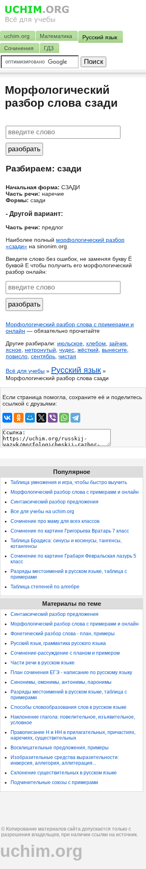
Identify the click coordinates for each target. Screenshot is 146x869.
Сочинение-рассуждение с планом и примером (65, 653)
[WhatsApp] (64, 418)
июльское (70, 343)
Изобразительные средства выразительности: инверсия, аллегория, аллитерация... (65, 760)
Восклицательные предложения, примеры (60, 748)
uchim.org (41, 851)
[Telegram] (75, 418)
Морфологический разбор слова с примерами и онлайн (75, 492)
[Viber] (53, 418)
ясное (13, 350)
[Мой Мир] (30, 418)
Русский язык (76, 370)
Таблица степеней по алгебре (45, 587)
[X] (41, 418)
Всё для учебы (25, 371)
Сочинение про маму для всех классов (55, 521)
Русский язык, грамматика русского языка (58, 643)
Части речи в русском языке (43, 663)
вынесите (114, 350)
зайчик (118, 343)
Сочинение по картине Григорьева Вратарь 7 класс (70, 531)
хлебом (96, 343)
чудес (66, 350)
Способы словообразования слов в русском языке (69, 707)
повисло (17, 356)
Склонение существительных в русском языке (64, 773)
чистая (67, 356)
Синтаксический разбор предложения (55, 502)
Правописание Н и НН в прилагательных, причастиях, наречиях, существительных (73, 735)
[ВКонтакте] (7, 418)
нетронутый (40, 350)
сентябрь (43, 356)
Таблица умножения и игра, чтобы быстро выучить (69, 482)
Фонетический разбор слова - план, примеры (63, 633)
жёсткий (88, 350)
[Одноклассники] (19, 418)
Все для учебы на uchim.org (42, 511)
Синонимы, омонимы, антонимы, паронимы (61, 682)
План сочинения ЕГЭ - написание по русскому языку (71, 672)
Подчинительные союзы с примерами (54, 782)
